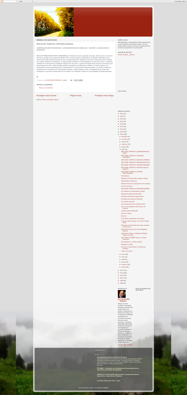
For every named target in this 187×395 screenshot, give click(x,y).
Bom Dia (123, 216)
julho (123, 149)
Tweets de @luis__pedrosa (126, 54)
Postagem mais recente (46, 96)
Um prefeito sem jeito (127, 201)
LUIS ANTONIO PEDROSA (125, 300)
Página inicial (75, 96)
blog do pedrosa (50, 11)
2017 (121, 126)
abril (123, 259)
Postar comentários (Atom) (50, 99)
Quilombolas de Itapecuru (129, 181)
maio (123, 257)
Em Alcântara (125, 176)
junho (123, 254)
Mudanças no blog (127, 244)
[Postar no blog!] (76, 80)
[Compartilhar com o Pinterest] (82, 80)
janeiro (124, 267)
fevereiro (124, 264)
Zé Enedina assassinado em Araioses (132, 218)
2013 (121, 270)
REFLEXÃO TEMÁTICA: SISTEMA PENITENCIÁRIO (131, 172)
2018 (121, 124)
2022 (121, 114)
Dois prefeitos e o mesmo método (131, 242)
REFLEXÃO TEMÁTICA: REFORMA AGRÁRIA (135, 188)
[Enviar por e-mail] (75, 80)
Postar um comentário (46, 88)
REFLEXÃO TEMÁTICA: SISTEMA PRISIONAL (135, 165)
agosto (124, 147)
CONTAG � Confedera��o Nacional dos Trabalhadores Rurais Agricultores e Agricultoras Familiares (118, 375)
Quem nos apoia (126, 213)
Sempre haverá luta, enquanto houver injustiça (135, 183)
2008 (121, 283)
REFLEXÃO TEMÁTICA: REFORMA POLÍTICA (135, 162)
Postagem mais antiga (104, 96)
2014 (121, 134)
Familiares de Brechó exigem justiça (132, 196)
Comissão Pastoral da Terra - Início (108, 380)
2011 (121, 275)
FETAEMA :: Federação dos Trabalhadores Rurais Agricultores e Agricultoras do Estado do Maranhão (118, 369)
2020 (121, 119)
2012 (121, 273)
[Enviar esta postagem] (71, 80)
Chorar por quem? (127, 251)
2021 (121, 116)
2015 (121, 131)
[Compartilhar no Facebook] (80, 80)
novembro (125, 139)
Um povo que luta (126, 186)
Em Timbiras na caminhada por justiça (133, 191)
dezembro (125, 136)
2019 (121, 121)
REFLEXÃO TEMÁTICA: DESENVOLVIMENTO (135, 160)
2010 (121, 278)
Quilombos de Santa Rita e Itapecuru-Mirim (134, 178)
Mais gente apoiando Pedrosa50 (131, 194)
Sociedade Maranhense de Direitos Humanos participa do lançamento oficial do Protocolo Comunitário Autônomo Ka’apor (119, 359)
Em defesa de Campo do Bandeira (131, 199)
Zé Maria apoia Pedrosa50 (129, 211)
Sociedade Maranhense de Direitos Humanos (112, 357)
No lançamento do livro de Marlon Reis (133, 204)
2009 (121, 280)
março (124, 262)
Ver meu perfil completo (125, 345)
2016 (121, 129)
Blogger (106, 387)
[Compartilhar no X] (78, 80)
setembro (125, 144)
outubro (124, 141)
